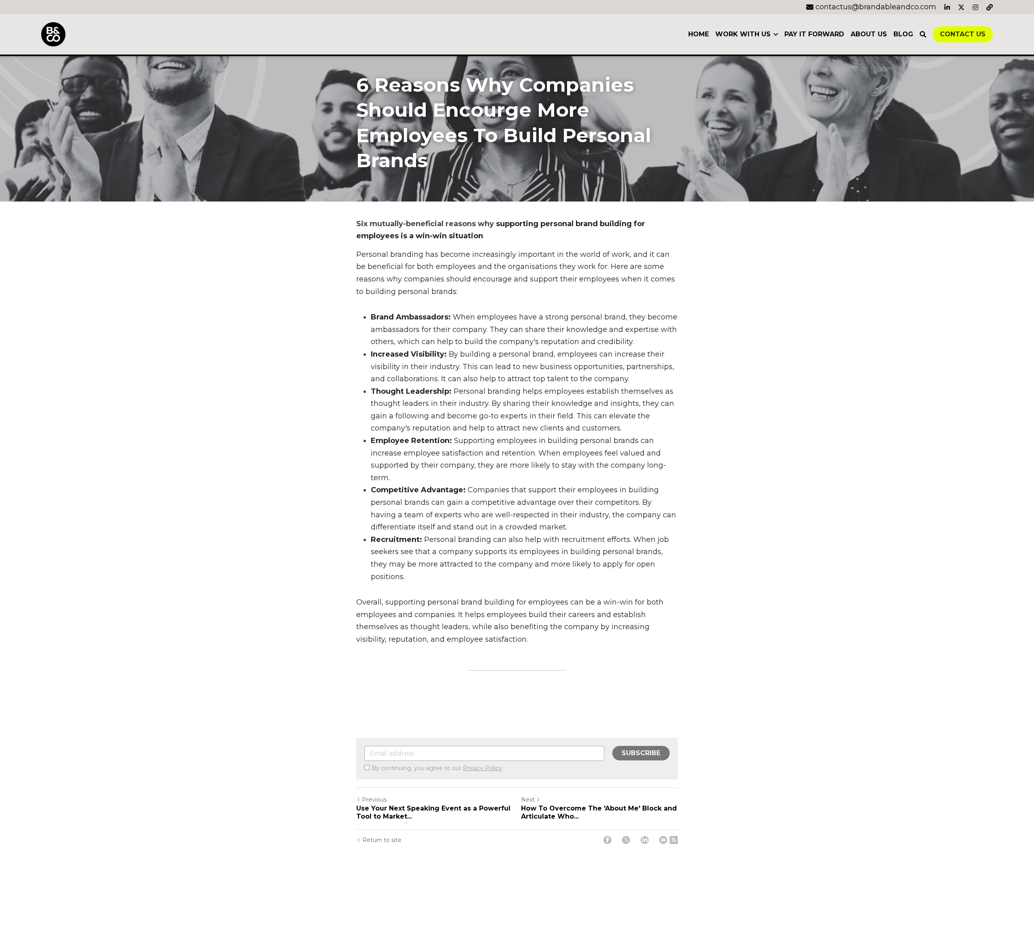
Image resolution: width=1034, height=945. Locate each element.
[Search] (923, 34)
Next (528, 799)
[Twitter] (626, 840)
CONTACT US (963, 34)
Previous (374, 799)
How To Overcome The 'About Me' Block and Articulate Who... (599, 812)
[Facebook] (607, 840)
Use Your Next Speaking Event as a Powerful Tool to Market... (433, 812)
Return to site (381, 840)
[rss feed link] (674, 840)
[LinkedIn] (645, 840)
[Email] (663, 840)
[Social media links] (947, 7)
